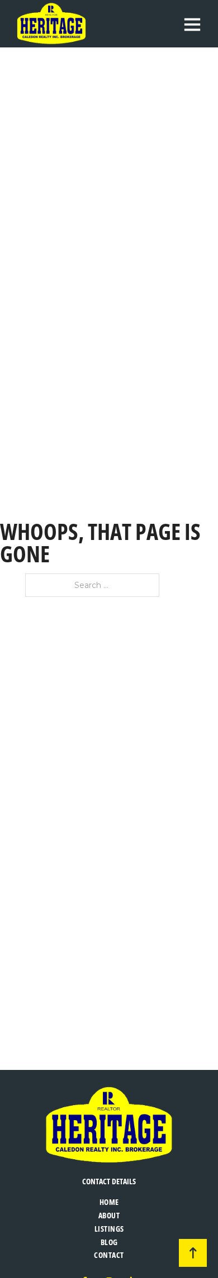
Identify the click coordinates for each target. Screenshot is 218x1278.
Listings (109, 1228)
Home (109, 1202)
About (109, 1215)
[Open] (192, 24)
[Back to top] (193, 1253)
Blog (109, 1242)
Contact (109, 1255)
